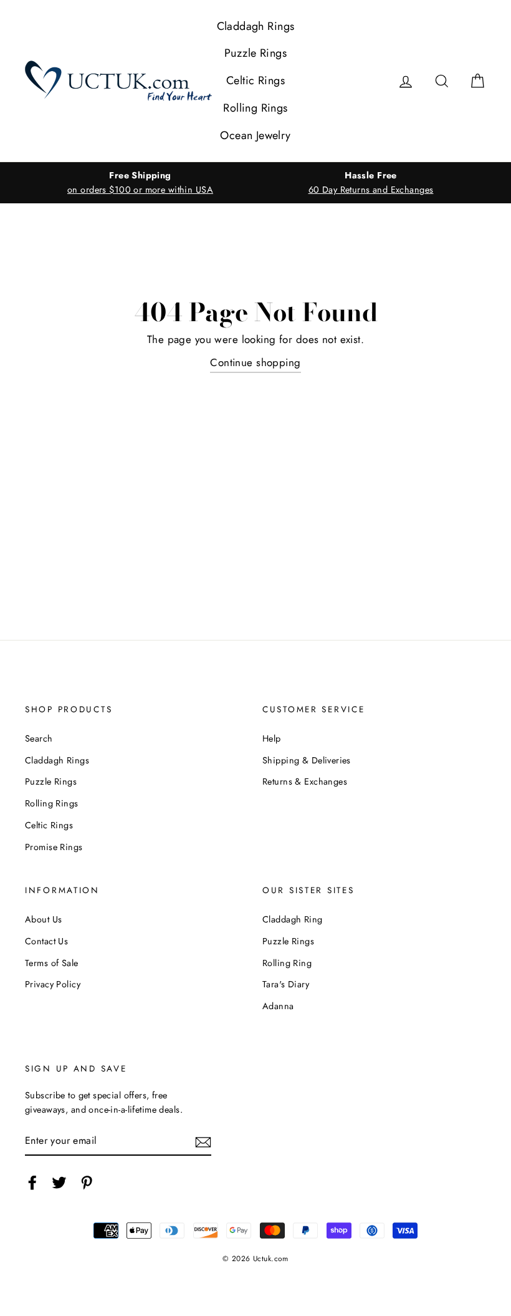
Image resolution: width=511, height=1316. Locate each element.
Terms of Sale (52, 963)
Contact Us (46, 941)
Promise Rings (54, 847)
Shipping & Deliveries (306, 760)
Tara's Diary (285, 984)
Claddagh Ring (292, 919)
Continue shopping (255, 362)
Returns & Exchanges (304, 781)
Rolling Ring (287, 963)
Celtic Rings (255, 80)
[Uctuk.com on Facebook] (32, 1182)
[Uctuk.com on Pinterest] (86, 1182)
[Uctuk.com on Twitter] (59, 1182)
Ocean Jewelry (255, 135)
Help (271, 738)
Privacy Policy (52, 984)
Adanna (278, 1006)
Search (39, 738)
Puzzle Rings (255, 53)
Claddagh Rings (256, 26)
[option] (140, 182)
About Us (43, 919)
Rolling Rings (255, 108)
